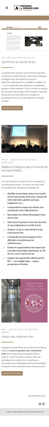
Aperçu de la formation (12, 108)
